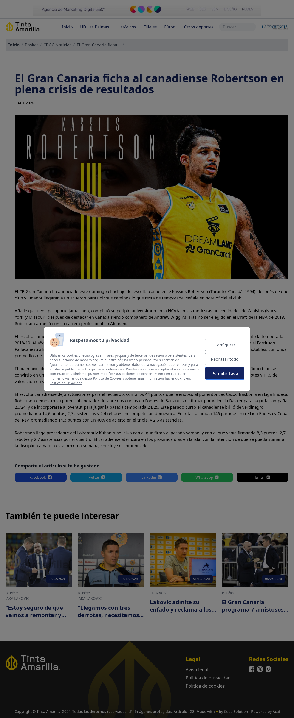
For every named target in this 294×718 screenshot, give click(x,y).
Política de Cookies (107, 378)
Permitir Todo (225, 373)
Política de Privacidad (66, 383)
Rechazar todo (225, 359)
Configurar (225, 345)
